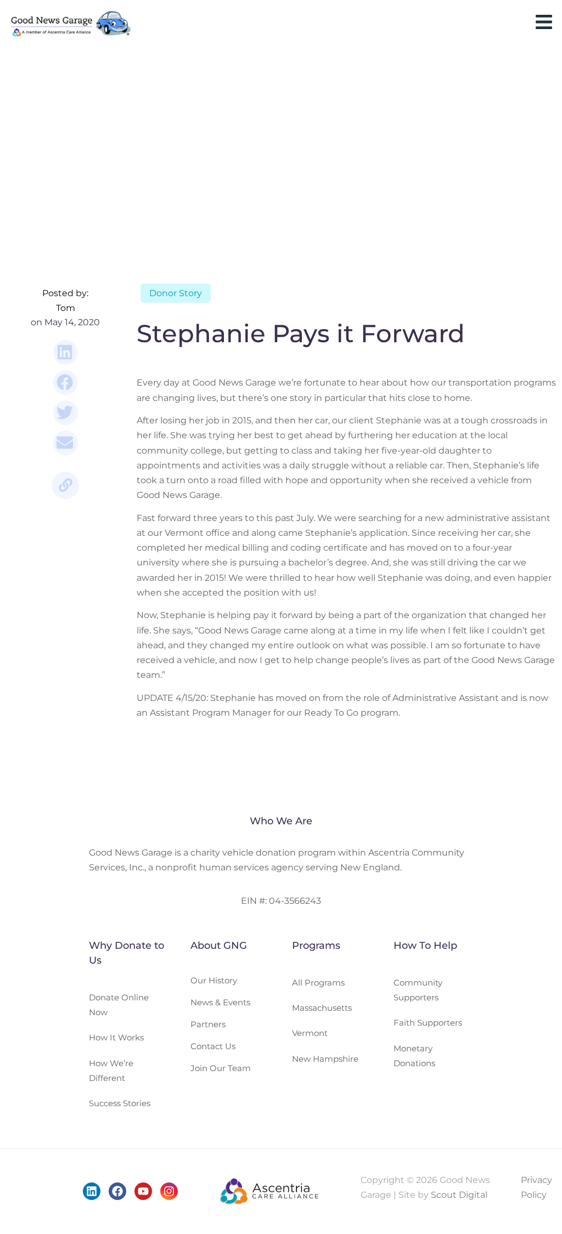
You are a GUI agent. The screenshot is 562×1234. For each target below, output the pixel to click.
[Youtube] (143, 1191)
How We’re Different (111, 1070)
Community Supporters (418, 990)
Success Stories (119, 1103)
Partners (208, 1024)
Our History (213, 980)
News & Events (220, 1002)
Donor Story (175, 293)
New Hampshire (325, 1059)
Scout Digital (459, 1195)
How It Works (116, 1037)
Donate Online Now (119, 1004)
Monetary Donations (414, 1055)
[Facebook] (117, 1191)
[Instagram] (169, 1191)
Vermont (310, 1033)
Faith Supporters (428, 1022)
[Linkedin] (91, 1191)
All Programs (318, 982)
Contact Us (212, 1046)
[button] (65, 352)
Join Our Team (220, 1068)
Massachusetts (322, 1008)
